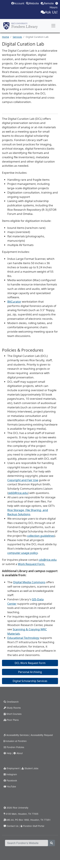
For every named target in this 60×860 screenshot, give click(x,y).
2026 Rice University (17, 807)
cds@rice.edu (48, 560)
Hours (54, 7)
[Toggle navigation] (53, 25)
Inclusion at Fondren (16, 741)
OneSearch (13, 701)
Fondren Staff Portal (33, 826)
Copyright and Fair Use (22, 480)
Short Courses (14, 713)
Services (17, 36)
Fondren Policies (15, 747)
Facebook (12, 780)
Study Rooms (14, 707)
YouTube (11, 786)
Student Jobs (31, 768)
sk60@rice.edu (18, 493)
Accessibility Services (17, 735)
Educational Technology (23, 638)
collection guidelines (40, 536)
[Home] (20, 25)
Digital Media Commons (29, 582)
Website (34, 3)
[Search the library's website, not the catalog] (51, 843)
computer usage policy (22, 553)
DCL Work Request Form (30, 663)
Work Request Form (31, 564)
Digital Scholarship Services (30, 681)
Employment (13, 768)
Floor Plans (13, 719)
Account (19, 3)
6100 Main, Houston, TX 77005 (22, 813)
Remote (49, 3)
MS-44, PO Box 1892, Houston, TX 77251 (29, 819)
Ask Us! (51, 12)
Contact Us (12, 826)
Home (5, 36)
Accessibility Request (42, 735)
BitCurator (14, 301)
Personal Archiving (30, 672)
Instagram (11, 774)
